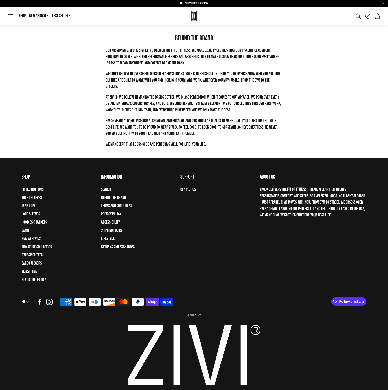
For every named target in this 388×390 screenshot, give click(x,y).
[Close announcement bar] (383, 3)
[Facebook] (39, 302)
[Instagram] (49, 302)
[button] (10, 16)
